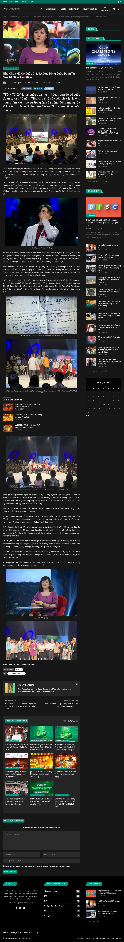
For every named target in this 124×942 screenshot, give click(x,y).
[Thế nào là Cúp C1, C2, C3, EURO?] (103, 54)
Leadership (91, 215)
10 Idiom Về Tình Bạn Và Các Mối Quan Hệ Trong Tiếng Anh (109, 162)
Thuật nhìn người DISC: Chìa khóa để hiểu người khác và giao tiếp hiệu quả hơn (102, 223)
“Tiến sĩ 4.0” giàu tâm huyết (107, 151)
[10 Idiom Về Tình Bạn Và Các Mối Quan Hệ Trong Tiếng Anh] (91, 164)
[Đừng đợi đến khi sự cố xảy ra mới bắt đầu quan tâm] (91, 258)
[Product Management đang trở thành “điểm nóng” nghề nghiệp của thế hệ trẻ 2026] (41, 734)
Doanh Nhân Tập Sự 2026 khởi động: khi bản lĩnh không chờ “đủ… (27, 405)
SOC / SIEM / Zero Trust (53, 906)
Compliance (49, 916)
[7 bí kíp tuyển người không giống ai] (91, 248)
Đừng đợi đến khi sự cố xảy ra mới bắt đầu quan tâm (108, 256)
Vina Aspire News (51, 891)
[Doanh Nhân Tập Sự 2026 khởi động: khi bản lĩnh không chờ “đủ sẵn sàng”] (8, 407)
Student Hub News (11, 68)
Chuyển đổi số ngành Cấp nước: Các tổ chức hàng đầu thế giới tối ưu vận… (109, 291)
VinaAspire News (28, 664)
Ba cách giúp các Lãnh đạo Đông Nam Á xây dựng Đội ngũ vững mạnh (109, 268)
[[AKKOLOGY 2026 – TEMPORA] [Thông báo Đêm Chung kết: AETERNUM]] (8, 417)
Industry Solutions (90, 9)
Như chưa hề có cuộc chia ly (16, 673)
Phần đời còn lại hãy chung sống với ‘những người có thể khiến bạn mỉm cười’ (20, 706)
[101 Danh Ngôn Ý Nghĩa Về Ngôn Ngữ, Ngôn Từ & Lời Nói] (91, 90)
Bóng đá (90, 63)
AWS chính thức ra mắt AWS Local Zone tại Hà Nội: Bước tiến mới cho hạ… (109, 361)
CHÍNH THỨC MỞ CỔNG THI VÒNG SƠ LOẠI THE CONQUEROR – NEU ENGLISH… (109, 131)
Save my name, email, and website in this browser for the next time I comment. (38, 866)
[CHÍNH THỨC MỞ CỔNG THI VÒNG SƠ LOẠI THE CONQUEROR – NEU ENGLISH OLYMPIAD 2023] (91, 132)
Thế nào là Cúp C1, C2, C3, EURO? (100, 67)
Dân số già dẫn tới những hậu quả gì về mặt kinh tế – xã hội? (109, 119)
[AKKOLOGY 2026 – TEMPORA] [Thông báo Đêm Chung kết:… (28, 416)
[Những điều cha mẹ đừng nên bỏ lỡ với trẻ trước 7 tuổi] (91, 175)
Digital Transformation (70, 9)
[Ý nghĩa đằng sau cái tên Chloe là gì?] (91, 143)
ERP (45, 896)
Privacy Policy (13, 2)
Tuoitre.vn (19, 669)
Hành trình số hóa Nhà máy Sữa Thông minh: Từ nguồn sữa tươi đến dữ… (109, 315)
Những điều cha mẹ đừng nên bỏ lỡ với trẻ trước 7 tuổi (109, 173)
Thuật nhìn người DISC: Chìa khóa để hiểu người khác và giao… (109, 892)
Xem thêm (105, 10)
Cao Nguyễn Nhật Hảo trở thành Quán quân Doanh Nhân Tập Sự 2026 (109, 327)
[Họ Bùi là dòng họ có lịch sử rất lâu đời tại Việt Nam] (91, 111)
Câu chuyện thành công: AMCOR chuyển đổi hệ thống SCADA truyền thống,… (109, 303)
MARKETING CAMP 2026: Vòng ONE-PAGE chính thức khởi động (27, 426)
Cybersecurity (52, 9)
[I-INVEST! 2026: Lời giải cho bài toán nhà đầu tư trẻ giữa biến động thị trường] (41, 788)
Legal (31, 2)
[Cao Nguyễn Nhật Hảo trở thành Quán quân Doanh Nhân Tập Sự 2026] (16, 734)
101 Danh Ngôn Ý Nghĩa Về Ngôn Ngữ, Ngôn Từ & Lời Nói (109, 88)
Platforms (48, 911)
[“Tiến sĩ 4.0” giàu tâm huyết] (91, 154)
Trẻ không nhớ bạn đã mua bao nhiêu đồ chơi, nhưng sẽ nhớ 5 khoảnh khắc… (108, 350)
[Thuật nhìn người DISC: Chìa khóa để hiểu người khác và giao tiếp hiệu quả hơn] (103, 207)
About (5, 2)
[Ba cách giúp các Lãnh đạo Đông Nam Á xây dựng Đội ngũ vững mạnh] (91, 268)
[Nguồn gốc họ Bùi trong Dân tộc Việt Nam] (91, 100)
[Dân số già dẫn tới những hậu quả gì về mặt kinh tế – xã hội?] (91, 121)
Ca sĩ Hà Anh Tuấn (11, 182)
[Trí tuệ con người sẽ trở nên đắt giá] (91, 340)
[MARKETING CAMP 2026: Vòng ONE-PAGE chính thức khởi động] (8, 428)
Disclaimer (23, 2)
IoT (45, 901)
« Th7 (88, 415)
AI (42, 9)
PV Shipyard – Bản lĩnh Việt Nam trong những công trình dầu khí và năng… (109, 279)
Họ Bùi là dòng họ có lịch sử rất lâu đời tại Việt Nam (109, 109)
